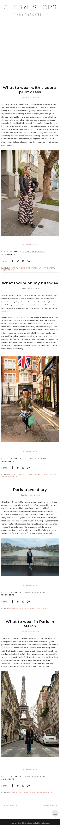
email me (4, 311)
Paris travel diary (30, 489)
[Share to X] (17, 261)
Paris (23, 608)
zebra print (7, 270)
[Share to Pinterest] (23, 261)
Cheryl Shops (30, 7)
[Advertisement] (30, 47)
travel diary (42, 608)
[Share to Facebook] (12, 261)
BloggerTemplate (43, 823)
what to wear (46, 268)
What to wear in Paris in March (30, 623)
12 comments (8, 254)
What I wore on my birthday (30, 283)
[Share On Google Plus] (28, 261)
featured (33, 268)
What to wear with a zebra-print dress (30, 89)
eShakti (13, 268)
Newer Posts (10, 805)
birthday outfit (18, 475)
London (52, 475)
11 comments (7, 461)
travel (30, 608)
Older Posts (50, 805)
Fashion (23, 268)
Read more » (30, 245)
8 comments (7, 779)
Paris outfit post (23, 317)
